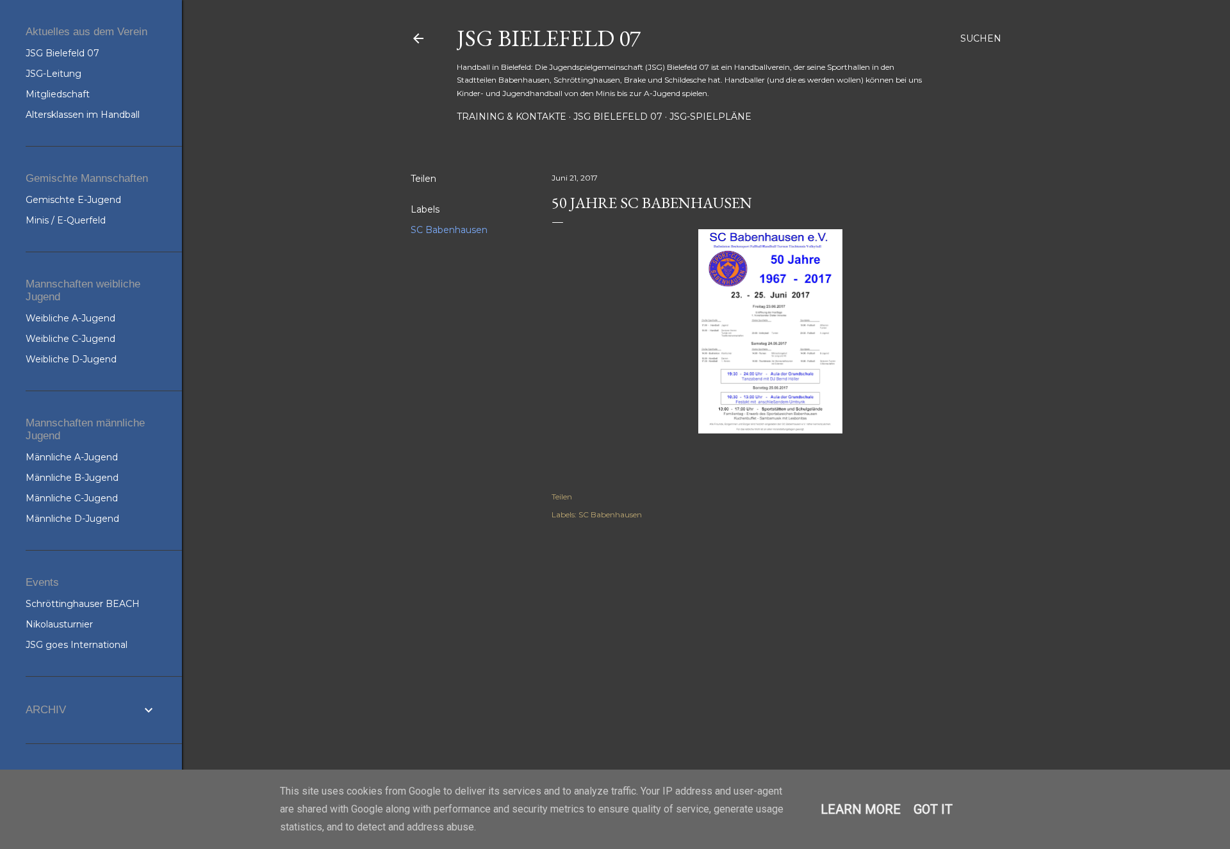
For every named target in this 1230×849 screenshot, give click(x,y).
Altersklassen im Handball (83, 114)
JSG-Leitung (53, 73)
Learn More (861, 809)
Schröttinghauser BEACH (83, 604)
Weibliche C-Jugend (70, 338)
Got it (933, 809)
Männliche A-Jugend (72, 457)
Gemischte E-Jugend (73, 200)
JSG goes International (76, 645)
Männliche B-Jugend (72, 477)
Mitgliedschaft (58, 94)
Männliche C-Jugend (72, 498)
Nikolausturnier (59, 624)
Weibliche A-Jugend (70, 318)
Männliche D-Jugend (72, 518)
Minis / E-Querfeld (66, 220)
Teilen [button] (423, 178)
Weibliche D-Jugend (71, 359)
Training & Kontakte (511, 116)
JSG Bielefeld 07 (549, 38)
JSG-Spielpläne (710, 116)
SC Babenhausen (449, 230)
